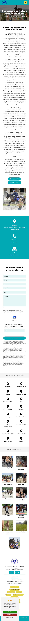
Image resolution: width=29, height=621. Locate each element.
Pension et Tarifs (10, 581)
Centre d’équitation (15, 587)
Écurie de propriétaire (14, 589)
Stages (21, 581)
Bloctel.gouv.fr (8, 364)
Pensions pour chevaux (18, 594)
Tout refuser (10, 614)
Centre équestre (11, 592)
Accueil (9, 580)
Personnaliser (9, 617)
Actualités (10, 583)
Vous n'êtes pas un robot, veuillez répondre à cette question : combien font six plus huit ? (13, 326)
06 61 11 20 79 (14, 242)
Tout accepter (9, 612)
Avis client (15, 583)
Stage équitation (14, 597)
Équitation (8, 594)
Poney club (19, 592)
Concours (17, 581)
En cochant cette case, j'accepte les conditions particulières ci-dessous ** (13, 311)
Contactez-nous (15, 182)
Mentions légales (24, 617)
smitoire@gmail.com (14, 255)
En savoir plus (15, 179)
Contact (19, 583)
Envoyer (16, 338)
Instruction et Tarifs (17, 580)
